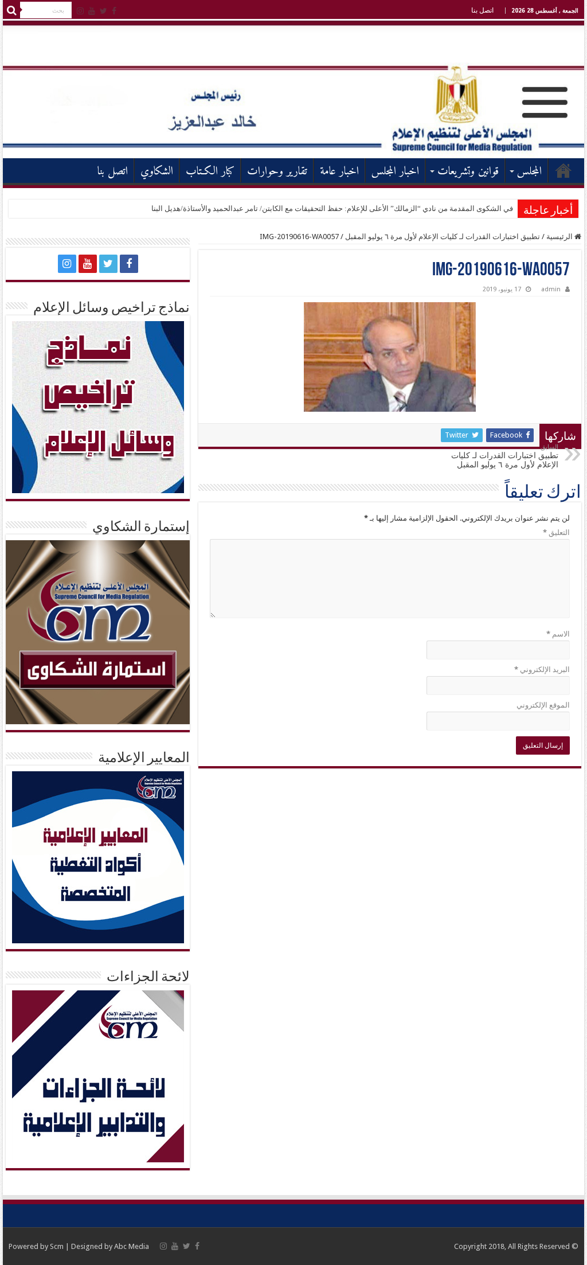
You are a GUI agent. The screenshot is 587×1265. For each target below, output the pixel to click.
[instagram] (80, 11)
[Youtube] (91, 11)
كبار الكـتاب (210, 172)
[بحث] (11, 10)
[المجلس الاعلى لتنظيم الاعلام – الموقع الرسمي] (293, 88)
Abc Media (131, 1246)
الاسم (557, 634)
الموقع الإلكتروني (542, 705)
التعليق (556, 532)
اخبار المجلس (395, 172)
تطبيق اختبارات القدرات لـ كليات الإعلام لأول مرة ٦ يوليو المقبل (442, 236)
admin (551, 289)
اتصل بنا (482, 10)
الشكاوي (156, 172)
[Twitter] (103, 11)
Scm (57, 1246)
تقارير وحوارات (277, 172)
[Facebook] (114, 11)
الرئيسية (563, 170)
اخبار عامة (339, 172)
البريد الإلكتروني (541, 669)
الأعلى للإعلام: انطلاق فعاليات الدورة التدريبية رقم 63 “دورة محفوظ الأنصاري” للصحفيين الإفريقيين (361, 208)
